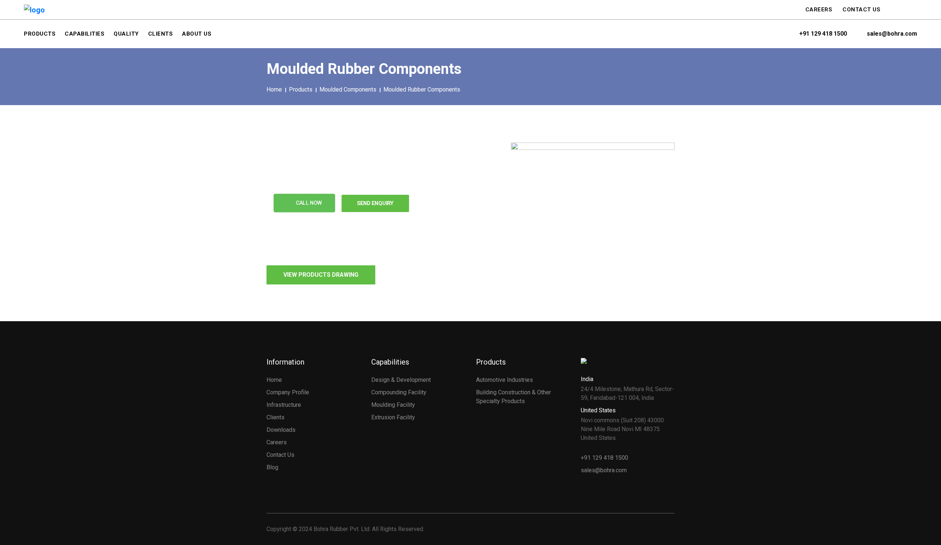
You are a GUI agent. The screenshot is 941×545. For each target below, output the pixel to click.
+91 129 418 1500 (823, 34)
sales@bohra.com (892, 34)
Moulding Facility (393, 404)
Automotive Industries (504, 379)
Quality (126, 34)
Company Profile (287, 392)
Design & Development (401, 379)
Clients (275, 417)
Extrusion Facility (393, 417)
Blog (272, 467)
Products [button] (40, 34)
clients (160, 34)
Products (300, 89)
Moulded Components (347, 89)
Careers (819, 9)
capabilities (84, 34)
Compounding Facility (398, 392)
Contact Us (861, 9)
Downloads (281, 429)
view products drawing (320, 274)
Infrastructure (283, 404)
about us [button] (196, 34)
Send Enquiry (375, 203)
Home (274, 89)
